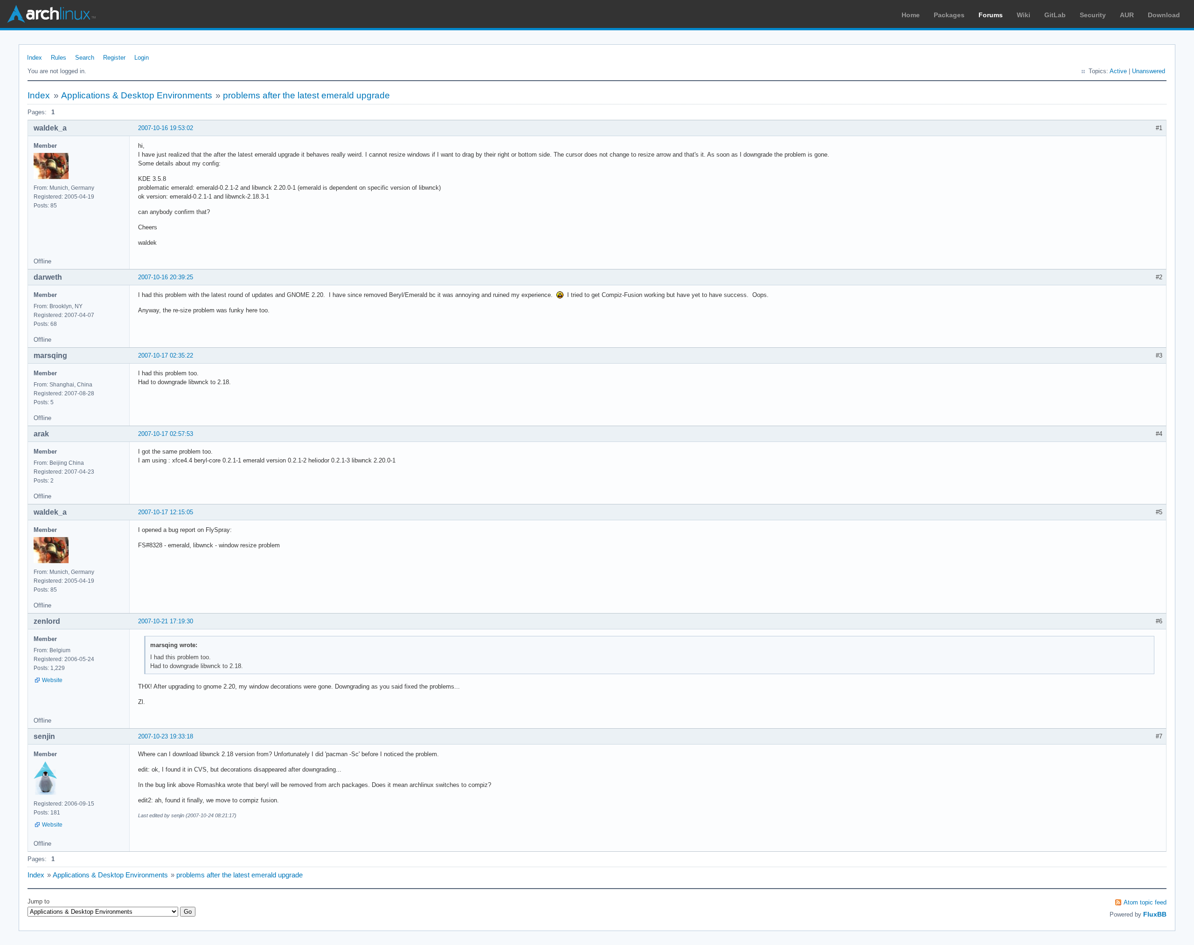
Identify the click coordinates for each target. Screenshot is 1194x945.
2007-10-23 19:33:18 (165, 736)
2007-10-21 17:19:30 (165, 621)
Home (911, 15)
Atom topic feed (1145, 902)
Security (1093, 15)
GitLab (1055, 15)
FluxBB (1154, 914)
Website (52, 680)
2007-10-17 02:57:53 (165, 433)
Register (114, 57)
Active (1118, 71)
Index (34, 57)
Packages (949, 15)
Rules (58, 57)
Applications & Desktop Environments (136, 95)
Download (1164, 15)
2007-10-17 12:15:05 (165, 512)
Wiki (1023, 15)
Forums (991, 15)
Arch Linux (51, 14)
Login (141, 57)
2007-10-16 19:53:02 (165, 127)
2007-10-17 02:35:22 (165, 355)
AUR (1127, 15)
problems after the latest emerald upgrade (306, 95)
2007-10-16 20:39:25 (165, 277)
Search (84, 57)
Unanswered (1148, 71)
